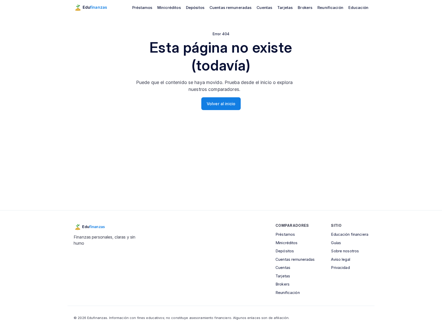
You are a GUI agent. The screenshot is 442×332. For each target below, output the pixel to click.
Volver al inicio (221, 103)
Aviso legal (340, 259)
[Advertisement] (221, 168)
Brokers (305, 7)
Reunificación (330, 7)
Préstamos (142, 7)
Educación (358, 7)
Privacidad (340, 267)
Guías (336, 242)
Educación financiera (349, 234)
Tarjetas (285, 7)
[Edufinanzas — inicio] (94, 7)
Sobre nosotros (345, 250)
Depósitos (195, 7)
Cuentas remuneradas (230, 7)
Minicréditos (169, 7)
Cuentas (264, 7)
